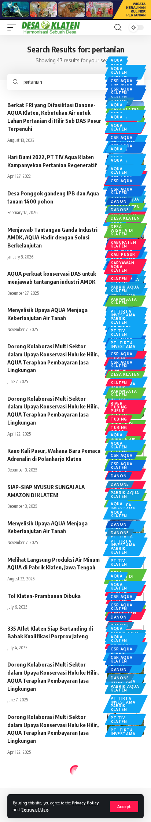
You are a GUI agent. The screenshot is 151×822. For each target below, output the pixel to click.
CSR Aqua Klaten (122, 91)
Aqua (117, 60)
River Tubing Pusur (119, 407)
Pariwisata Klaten (124, 301)
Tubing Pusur (119, 429)
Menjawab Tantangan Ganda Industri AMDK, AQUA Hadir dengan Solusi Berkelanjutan (52, 237)
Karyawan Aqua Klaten (123, 266)
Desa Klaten (125, 218)
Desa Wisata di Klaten (122, 230)
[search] (118, 27)
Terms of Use (34, 809)
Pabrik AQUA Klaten (125, 289)
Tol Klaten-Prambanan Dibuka (44, 595)
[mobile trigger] (13, 27)
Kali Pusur (123, 254)
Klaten (119, 278)
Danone (120, 210)
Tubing (119, 419)
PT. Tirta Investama (123, 345)
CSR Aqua (122, 80)
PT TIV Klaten (119, 333)
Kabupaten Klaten (123, 244)
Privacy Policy (85, 802)
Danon (119, 201)
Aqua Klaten (119, 70)
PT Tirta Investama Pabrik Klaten (123, 316)
